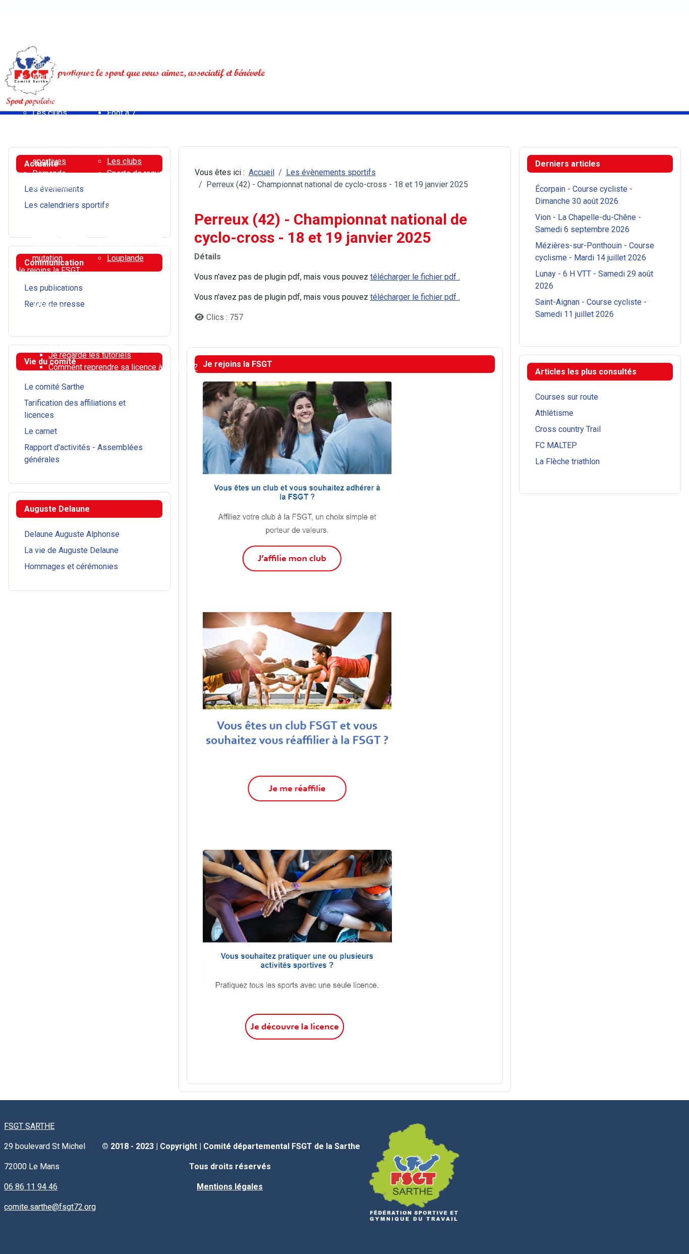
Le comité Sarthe (54, 387)
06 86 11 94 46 (31, 1186)
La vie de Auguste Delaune (71, 550)
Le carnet (40, 431)
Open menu (20, 16)
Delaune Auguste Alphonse (72, 534)
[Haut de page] (671, 1235)
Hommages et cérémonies (71, 566)
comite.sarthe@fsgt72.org (50, 1207)
